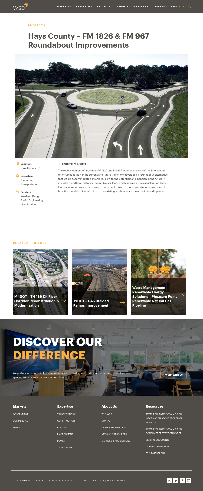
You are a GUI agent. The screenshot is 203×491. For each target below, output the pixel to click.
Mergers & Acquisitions (116, 440)
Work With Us (174, 374)
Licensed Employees (157, 446)
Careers (159, 6)
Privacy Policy (94, 481)
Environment (65, 434)
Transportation (66, 414)
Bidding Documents (158, 439)
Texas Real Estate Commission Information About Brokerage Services (164, 418)
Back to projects (74, 164)
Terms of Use (116, 481)
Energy (17, 427)
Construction (66, 420)
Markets (63, 6)
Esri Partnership (156, 453)
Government (20, 414)
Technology (64, 447)
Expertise (83, 6)
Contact (177, 6)
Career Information (114, 427)
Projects (104, 6)
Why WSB (107, 414)
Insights (122, 6)
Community (64, 427)
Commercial (20, 420)
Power (61, 440)
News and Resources (114, 434)
